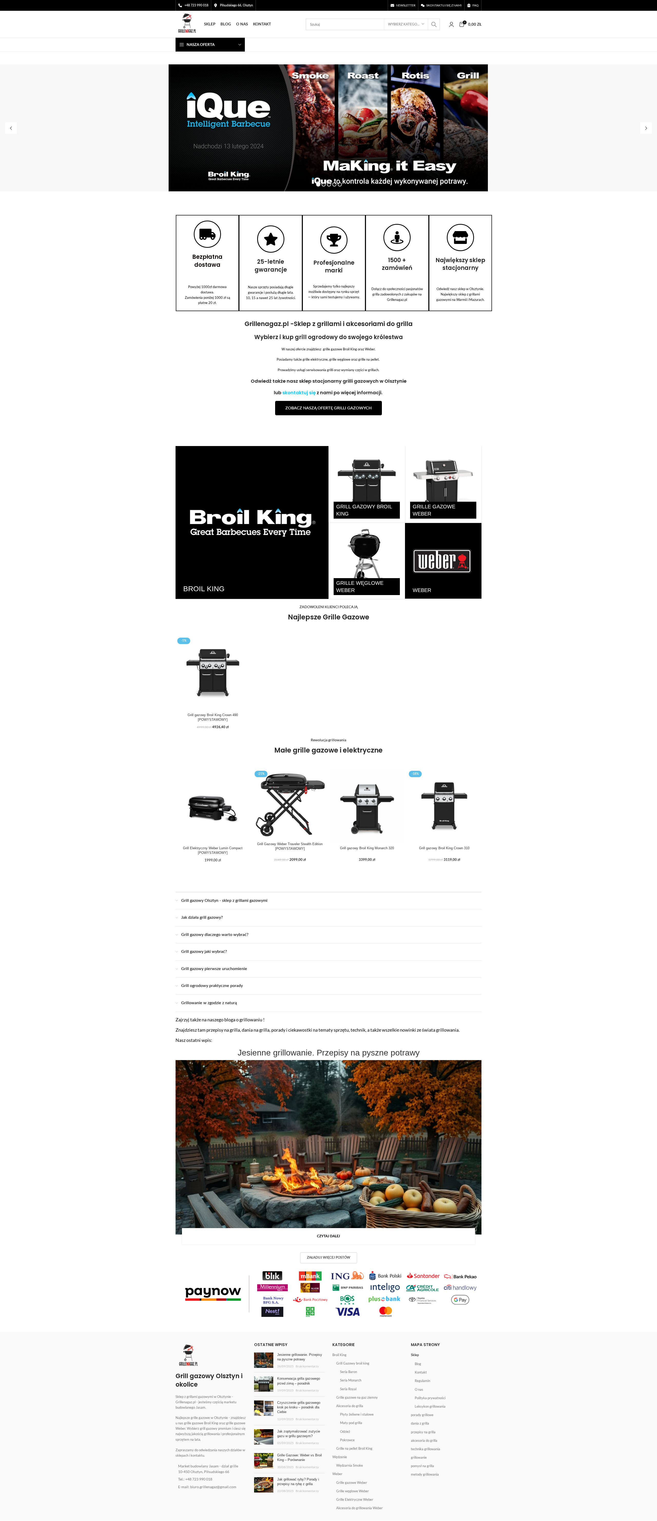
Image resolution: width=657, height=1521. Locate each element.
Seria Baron (348, 1372)
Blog (418, 1364)
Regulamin (422, 1381)
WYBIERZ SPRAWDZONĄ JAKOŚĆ (287, 163)
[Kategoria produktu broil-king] (252, 522)
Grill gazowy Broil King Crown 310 (444, 848)
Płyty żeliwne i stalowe (357, 1414)
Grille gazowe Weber (351, 1482)
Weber (337, 1474)
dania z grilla (420, 1423)
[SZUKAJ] (434, 24)
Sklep (415, 1355)
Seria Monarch (350, 1380)
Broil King (339, 1355)
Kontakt (421, 1372)
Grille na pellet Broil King (354, 1448)
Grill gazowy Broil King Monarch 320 (367, 848)
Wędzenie (339, 1457)
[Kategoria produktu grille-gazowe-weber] (443, 484)
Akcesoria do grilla (349, 1406)
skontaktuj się (299, 392)
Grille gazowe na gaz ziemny (357, 1397)
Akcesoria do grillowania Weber (359, 1508)
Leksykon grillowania (430, 1406)
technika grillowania (425, 1449)
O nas (419, 1389)
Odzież (345, 1431)
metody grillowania (425, 1474)
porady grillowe (422, 1415)
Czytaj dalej (328, 1236)
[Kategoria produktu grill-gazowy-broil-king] (366, 484)
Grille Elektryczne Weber (354, 1499)
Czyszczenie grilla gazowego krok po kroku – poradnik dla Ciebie (298, 1407)
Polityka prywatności (430, 1398)
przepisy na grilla (423, 1432)
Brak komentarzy (307, 1366)
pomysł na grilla (422, 1466)
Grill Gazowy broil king (352, 1363)
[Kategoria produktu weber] (443, 560)
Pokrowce (347, 1440)
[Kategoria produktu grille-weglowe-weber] (366, 560)
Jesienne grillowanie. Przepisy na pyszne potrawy (329, 1052)
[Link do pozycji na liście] (211, 1469)
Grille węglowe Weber (352, 1491)
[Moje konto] (451, 24)
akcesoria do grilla (424, 1440)
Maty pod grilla (351, 1423)
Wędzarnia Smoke (349, 1465)
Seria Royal (348, 1389)
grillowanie (419, 1457)
